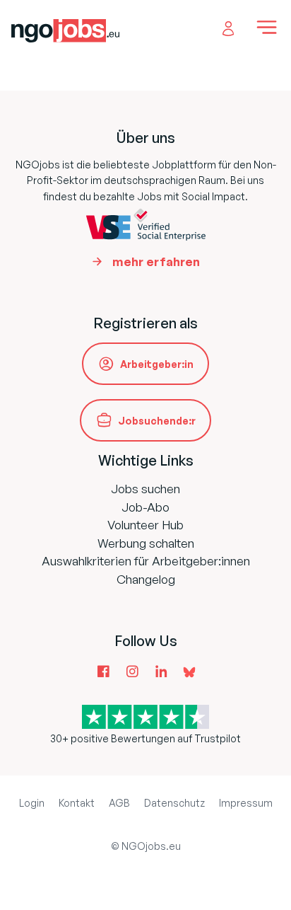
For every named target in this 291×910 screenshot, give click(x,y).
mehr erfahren (156, 261)
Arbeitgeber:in (157, 364)
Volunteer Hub (145, 524)
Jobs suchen (145, 488)
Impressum (246, 803)
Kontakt (77, 803)
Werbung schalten (145, 543)
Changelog (146, 579)
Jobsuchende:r (157, 421)
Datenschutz (174, 803)
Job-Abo (145, 507)
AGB (119, 803)
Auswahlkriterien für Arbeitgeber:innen (146, 560)
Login (31, 803)
